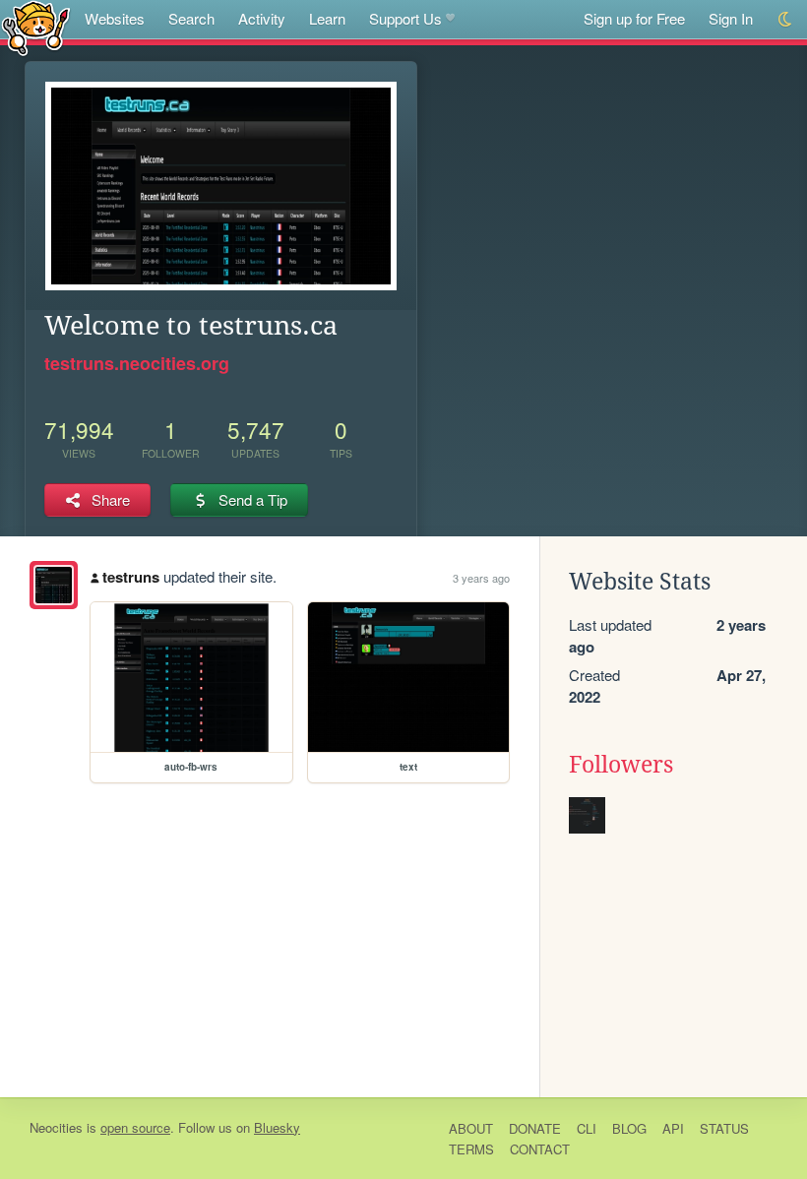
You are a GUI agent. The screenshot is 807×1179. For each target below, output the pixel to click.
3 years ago (481, 578)
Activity (261, 18)
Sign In (731, 18)
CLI (586, 1128)
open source (135, 1127)
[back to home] (36, 27)
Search (191, 18)
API (673, 1128)
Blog (629, 1128)
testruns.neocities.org (136, 363)
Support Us (405, 18)
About (471, 1128)
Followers (621, 764)
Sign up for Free (634, 18)
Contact (540, 1149)
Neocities (56, 1127)
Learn (327, 18)
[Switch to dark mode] (786, 19)
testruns (130, 577)
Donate (535, 1128)
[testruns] (53, 585)
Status (724, 1128)
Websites (115, 18)
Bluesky (277, 1127)
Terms (471, 1149)
